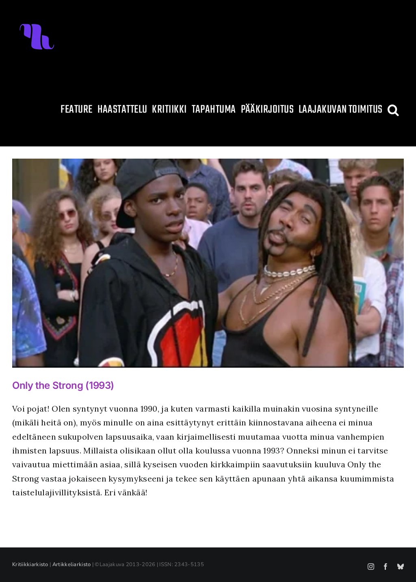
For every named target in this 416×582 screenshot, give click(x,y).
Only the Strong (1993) (63, 385)
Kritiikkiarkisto (30, 564)
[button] (393, 109)
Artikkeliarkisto (71, 564)
